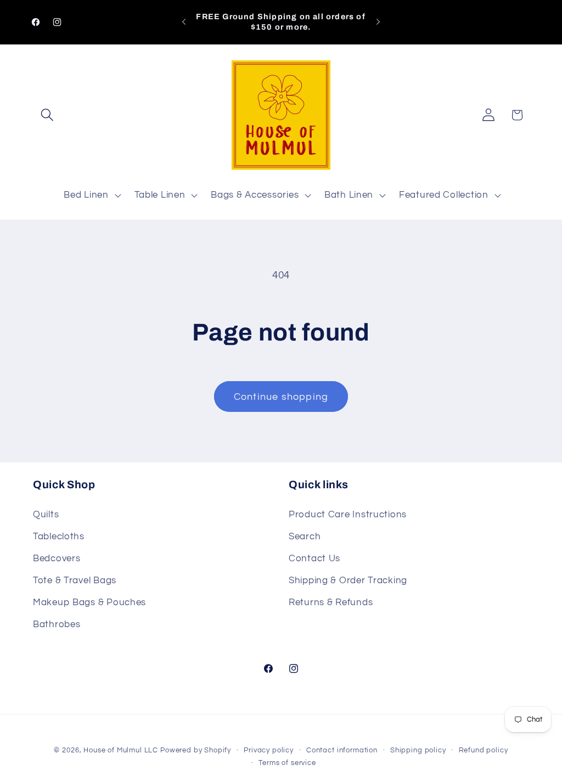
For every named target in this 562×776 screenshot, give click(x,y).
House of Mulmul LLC (120, 750)
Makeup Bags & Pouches (89, 602)
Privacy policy (269, 750)
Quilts (46, 515)
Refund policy (483, 750)
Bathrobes (56, 624)
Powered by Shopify (195, 750)
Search (305, 536)
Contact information (342, 750)
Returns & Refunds (331, 602)
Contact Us (314, 558)
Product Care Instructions (348, 515)
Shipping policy (418, 750)
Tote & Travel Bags (74, 580)
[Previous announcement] (184, 22)
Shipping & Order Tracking (348, 580)
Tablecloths (59, 536)
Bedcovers (56, 558)
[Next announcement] (378, 22)
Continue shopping (281, 397)
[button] (47, 115)
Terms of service (287, 763)
